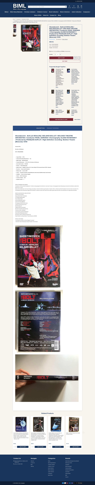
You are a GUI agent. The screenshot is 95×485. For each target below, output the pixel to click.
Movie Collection (65, 12)
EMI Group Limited (68, 462)
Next (83, 433)
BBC (66, 475)
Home (14, 19)
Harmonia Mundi (68, 468)
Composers (86, 12)
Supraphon (67, 464)
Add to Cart (61, 57)
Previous (12, 433)
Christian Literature (29, 12)
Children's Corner (42, 12)
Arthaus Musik (67, 473)
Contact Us (53, 15)
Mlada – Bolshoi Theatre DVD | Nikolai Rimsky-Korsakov (60, 111)
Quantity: (51, 54)
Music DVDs (37, 15)
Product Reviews (53, 128)
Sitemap (32, 466)
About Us (45, 15)
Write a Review (65, 39)
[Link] (19, 6)
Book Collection (53, 12)
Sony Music (67, 471)
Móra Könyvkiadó (68, 466)
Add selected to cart (61, 119)
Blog (59, 15)
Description (40, 128)
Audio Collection (76, 12)
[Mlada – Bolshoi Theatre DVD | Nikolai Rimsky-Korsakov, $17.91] (73, 424)
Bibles (6, 12)
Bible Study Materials (16, 12)
